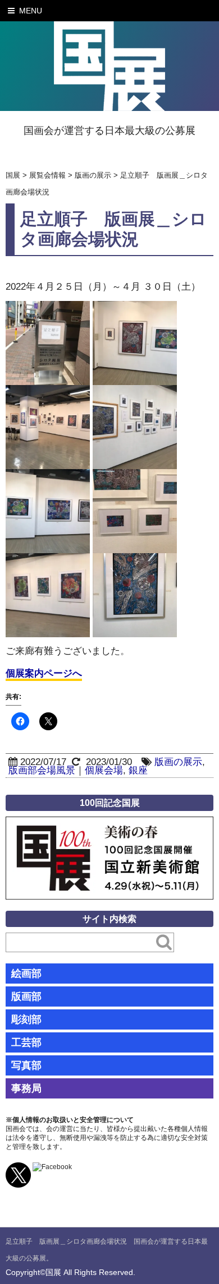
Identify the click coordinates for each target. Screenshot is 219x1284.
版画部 (26, 996)
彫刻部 (26, 1019)
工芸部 (26, 1042)
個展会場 (104, 770)
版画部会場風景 (41, 770)
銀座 (138, 770)
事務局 (26, 1088)
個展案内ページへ (44, 673)
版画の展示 (178, 762)
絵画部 (26, 973)
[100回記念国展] (109, 824)
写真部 (26, 1065)
